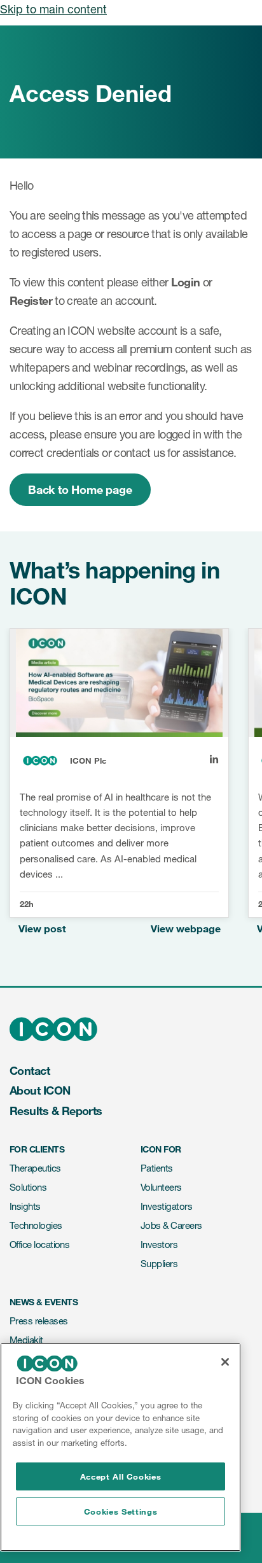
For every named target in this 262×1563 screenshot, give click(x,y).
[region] (120, 1447)
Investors (159, 1244)
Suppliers (159, 1264)
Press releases (38, 1321)
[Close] (225, 1362)
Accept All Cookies (121, 1476)
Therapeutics (35, 1168)
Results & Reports (56, 1111)
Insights (25, 1206)
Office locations (39, 1244)
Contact (30, 1070)
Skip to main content (53, 9)
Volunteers (161, 1187)
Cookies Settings (121, 1511)
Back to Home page (80, 489)
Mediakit (26, 1340)
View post (42, 929)
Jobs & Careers (171, 1225)
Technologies (36, 1225)
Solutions (28, 1187)
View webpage (186, 929)
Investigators (166, 1206)
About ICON (40, 1090)
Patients (157, 1168)
